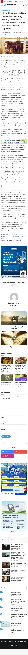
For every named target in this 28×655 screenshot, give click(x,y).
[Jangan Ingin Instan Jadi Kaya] (6, 572)
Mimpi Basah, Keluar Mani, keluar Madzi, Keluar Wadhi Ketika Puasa (19, 616)
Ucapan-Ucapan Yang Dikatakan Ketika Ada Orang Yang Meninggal (18, 601)
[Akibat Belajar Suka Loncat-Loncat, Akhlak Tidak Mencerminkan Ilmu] (6, 579)
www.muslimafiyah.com (11, 234)
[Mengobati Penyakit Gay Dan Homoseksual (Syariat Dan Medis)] (5, 631)
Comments (23, 540)
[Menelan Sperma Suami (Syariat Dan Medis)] (5, 624)
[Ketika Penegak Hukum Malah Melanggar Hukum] (6, 565)
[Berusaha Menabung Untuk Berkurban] (7, 377)
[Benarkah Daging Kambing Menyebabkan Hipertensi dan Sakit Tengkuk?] (7, 360)
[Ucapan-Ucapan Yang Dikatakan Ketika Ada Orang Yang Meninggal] (5, 602)
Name (3, 417)
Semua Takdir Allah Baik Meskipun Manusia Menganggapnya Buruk (17, 546)
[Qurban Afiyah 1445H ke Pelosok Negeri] (21, 377)
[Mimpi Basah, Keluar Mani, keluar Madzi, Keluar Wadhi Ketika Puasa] (5, 617)
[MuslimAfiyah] (10, 5)
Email (3, 423)
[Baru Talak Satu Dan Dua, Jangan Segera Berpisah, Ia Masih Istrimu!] (5, 609)
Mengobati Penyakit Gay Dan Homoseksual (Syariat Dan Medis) (18, 630)
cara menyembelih (9, 282)
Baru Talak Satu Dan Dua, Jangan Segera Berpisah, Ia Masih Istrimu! (17, 608)
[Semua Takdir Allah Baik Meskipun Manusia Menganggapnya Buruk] (6, 547)
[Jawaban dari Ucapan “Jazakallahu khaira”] (5, 595)
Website (3, 429)
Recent (4, 540)
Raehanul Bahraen (7, 32)
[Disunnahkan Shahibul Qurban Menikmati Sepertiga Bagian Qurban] (21, 360)
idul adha (21, 282)
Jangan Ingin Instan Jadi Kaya (18, 570)
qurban (14, 286)
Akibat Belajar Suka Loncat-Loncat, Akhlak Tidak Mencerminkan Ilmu (18, 578)
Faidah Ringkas (5, 10)
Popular (13, 540)
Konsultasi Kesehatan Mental (14, 245)
